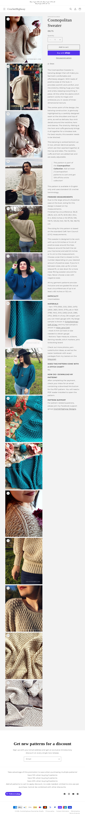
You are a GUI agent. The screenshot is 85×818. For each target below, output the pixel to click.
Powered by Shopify (37, 811)
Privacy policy (50, 811)
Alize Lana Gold (63, 328)
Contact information (62, 811)
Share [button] (52, 64)
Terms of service (75, 813)
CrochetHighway (25, 811)
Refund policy (75, 811)
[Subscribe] (58, 759)
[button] (4, 9)
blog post (52, 359)
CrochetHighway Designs (65, 409)
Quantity (51, 35)
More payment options (63, 58)
